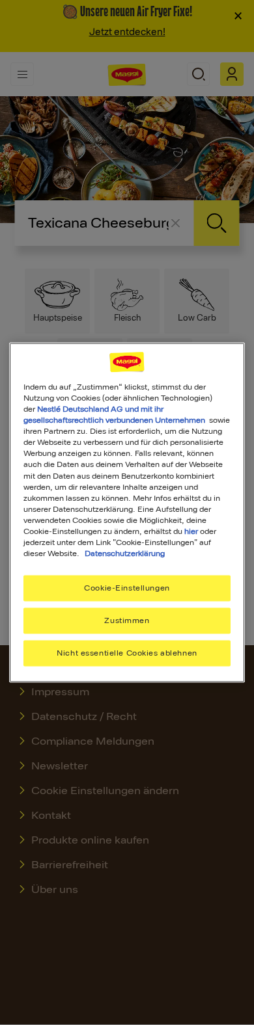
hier (191, 530)
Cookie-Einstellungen (126, 587)
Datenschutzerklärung (125, 553)
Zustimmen (126, 620)
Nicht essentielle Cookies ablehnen (127, 652)
